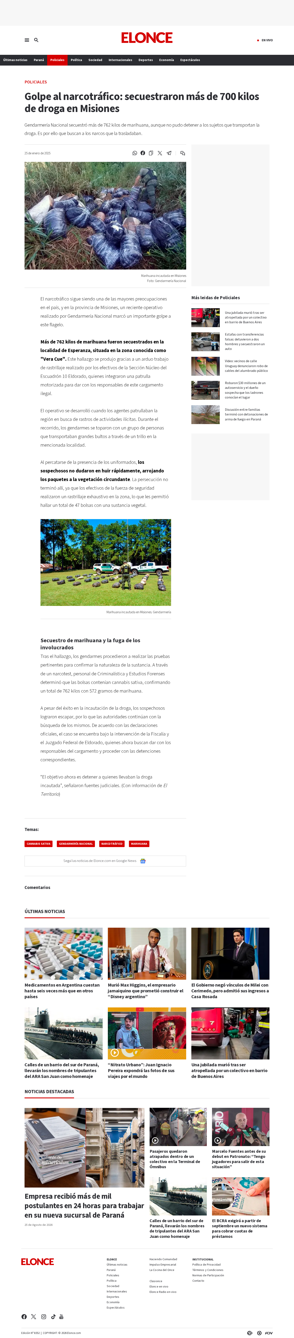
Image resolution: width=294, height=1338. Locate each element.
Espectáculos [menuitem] (190, 60)
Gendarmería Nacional (76, 844)
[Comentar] (179, 153)
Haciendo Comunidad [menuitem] (163, 1259)
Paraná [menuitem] (39, 60)
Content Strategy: (249, 1333)
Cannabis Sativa (38, 844)
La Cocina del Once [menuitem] (162, 1270)
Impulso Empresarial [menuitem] (163, 1265)
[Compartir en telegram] (169, 153)
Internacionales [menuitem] (120, 60)
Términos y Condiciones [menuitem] (207, 1270)
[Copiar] (151, 153)
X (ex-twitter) (33, 1316)
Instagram (43, 1316)
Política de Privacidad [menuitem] (206, 1265)
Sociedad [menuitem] (95, 60)
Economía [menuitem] (166, 60)
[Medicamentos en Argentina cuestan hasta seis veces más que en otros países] (64, 954)
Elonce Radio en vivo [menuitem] (163, 1292)
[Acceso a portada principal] (147, 37)
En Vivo (267, 40)
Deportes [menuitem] (146, 60)
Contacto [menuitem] (198, 1281)
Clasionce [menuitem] (156, 1281)
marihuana (139, 844)
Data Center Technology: (258, 1333)
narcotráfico (111, 844)
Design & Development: (268, 1333)
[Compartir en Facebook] (142, 153)
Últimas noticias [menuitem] (15, 60)
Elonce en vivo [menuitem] (159, 1287)
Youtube (61, 1316)
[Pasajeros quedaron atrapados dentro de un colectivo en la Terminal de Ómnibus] (178, 1127)
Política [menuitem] (76, 60)
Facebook (24, 1316)
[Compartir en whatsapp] (134, 153)
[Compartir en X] (160, 153)
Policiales (36, 81)
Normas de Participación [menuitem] (208, 1275)
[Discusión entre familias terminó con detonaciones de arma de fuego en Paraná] (205, 414)
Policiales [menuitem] (57, 60)
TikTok (53, 1316)
